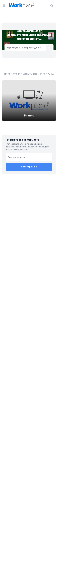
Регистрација (29, 166)
